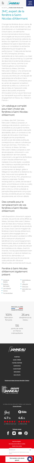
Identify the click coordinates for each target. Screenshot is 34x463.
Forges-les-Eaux (8, 293)
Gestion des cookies (17, 446)
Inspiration (17, 366)
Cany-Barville (7, 288)
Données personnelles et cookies (17, 443)
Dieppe (5, 290)
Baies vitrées (17, 360)
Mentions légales (16, 441)
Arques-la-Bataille (6, 281)
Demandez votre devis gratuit (17, 459)
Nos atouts (17, 375)
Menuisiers (17, 372)
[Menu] (3, 3)
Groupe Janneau (17, 406)
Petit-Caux (25, 286)
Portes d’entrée (17, 363)
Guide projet (17, 369)
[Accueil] (14, 3)
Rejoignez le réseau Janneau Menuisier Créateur (17, 380)
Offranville (25, 284)
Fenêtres (17, 357)
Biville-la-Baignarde (6, 285)
